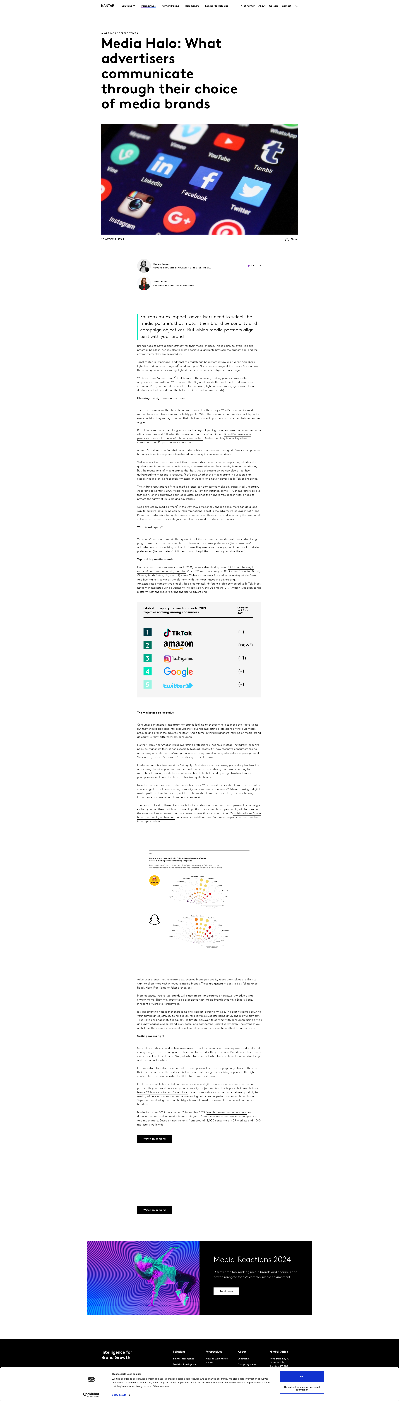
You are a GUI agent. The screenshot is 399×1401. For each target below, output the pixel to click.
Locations (243, 1359)
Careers (273, 6)
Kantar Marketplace (216, 6)
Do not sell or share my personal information (302, 1388)
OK (302, 1376)
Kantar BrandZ (170, 6)
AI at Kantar (248, 6)
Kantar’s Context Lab (150, 1084)
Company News (247, 1364)
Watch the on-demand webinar (226, 1112)
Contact (286, 6)
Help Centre (192, 6)
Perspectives (148, 6)
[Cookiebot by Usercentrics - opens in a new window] (91, 1395)
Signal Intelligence (183, 1359)
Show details (119, 1395)
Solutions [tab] (127, 6)
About (262, 6)
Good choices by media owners (157, 507)
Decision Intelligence (185, 1364)
